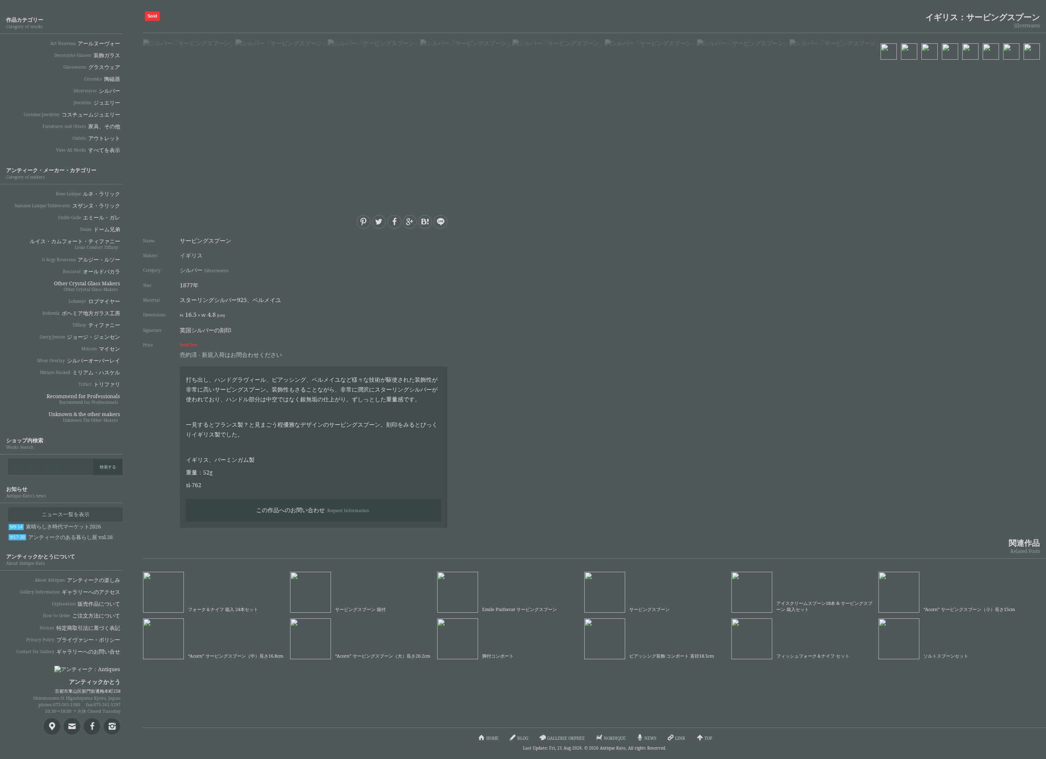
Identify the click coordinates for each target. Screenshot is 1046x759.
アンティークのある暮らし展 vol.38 (61, 537)
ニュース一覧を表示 (65, 514)
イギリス (191, 255)
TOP (708, 738)
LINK (680, 738)
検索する (108, 467)
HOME (492, 738)
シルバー (204, 270)
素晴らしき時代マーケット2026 (55, 526)
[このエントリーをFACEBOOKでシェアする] (394, 222)
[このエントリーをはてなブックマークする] (425, 222)
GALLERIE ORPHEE (566, 738)
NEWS (650, 738)
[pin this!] (364, 222)
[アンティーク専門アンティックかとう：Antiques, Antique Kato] (74, 667)
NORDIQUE (615, 738)
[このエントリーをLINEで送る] (440, 222)
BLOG (522, 738)
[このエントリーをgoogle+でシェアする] (410, 222)
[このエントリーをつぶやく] (379, 222)
